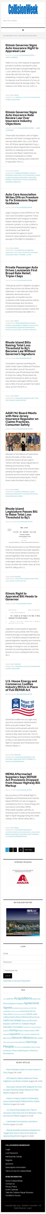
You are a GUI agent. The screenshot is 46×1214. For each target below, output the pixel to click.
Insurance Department (13, 494)
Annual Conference (24, 1008)
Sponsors (9, 1164)
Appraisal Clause (21, 97)
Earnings (13, 1030)
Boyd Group (35, 1017)
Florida (32, 1030)
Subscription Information (15, 1167)
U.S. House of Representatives (16, 836)
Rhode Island (29, 398)
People (8, 1046)
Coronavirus (27, 1027)
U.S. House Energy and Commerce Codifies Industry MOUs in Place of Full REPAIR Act (21, 686)
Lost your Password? (21, 981)
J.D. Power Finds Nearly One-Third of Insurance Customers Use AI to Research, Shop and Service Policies (22, 1113)
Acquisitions (23, 998)
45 (21, 850)
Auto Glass (34, 325)
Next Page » (29, 850)
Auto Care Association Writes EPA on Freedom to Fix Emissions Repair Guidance (21, 199)
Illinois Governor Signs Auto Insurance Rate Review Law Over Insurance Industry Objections (21, 117)
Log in (29, 1208)
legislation (15, 99)
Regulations (27, 1047)
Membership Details (13, 1157)
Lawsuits (6, 1034)
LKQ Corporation (25, 1034)
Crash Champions (36, 1027)
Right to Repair (19, 254)
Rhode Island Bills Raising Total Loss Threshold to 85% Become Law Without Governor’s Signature (20, 348)
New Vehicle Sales (9, 1042)
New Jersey (18, 496)
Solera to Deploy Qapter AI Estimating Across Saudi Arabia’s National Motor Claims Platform (21, 1101)
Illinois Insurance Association (16, 177)
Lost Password (11, 1153)
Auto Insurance (34, 97)
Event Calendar (11, 1190)
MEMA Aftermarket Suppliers (16, 834)
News (17, 95)
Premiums (17, 182)
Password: (7, 962)
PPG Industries (18, 1047)
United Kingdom (23, 1050)
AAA (4, 999)
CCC (20, 1024)
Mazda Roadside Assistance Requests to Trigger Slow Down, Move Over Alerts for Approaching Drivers (21, 1133)
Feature (17, 576)
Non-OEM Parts (20, 1042)
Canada (17, 1020)
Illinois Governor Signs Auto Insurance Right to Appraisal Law (21, 48)
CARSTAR (14, 1024)
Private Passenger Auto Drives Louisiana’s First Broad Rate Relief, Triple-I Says (21, 272)
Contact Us (10, 1184)
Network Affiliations (23, 1037)
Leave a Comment (11, 57)
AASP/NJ (18, 492)
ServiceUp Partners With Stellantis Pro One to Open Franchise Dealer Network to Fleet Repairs (22, 1090)
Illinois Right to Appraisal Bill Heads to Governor (21, 596)
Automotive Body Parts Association (18, 832)
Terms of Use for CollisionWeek (18, 1171)
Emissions (34, 252)
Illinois (8, 99)
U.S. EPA (28, 254)
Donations (6, 1030)
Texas (14, 1050)
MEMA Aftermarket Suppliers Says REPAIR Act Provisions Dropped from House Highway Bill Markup (22, 779)
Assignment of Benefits (20, 325)
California (8, 1020)
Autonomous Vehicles (19, 1014)
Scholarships (7, 1050)
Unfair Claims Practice (17, 400)
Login (7, 1149)
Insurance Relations (30, 494)
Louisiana (25, 329)
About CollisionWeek (14, 1181)
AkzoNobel (15, 1008)
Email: (5, 953)
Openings (31, 1041)
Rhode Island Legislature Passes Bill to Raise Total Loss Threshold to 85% (21, 513)
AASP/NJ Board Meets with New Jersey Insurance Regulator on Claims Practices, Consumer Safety (21, 418)
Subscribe (7, 981)
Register (8, 1160)
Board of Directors (22, 1017)
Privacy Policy (11, 1187)
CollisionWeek (23, 9)
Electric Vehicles (24, 1030)
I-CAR (36, 1030)
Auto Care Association (22, 252)
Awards (29, 1014)
